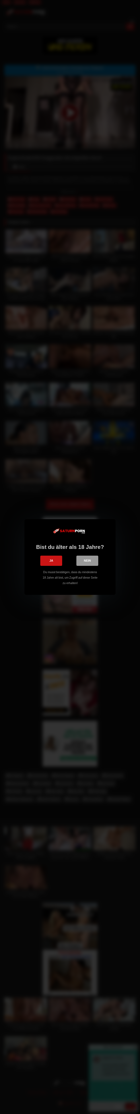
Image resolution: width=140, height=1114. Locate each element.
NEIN (87, 560)
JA (51, 560)
